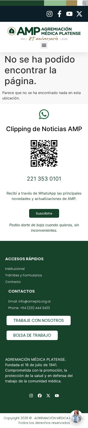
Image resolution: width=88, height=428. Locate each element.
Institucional (15, 269)
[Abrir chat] (76, 416)
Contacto (13, 282)
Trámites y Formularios (23, 275)
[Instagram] (31, 396)
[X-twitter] (48, 396)
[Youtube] (57, 396)
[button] (84, 4)
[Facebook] (40, 396)
